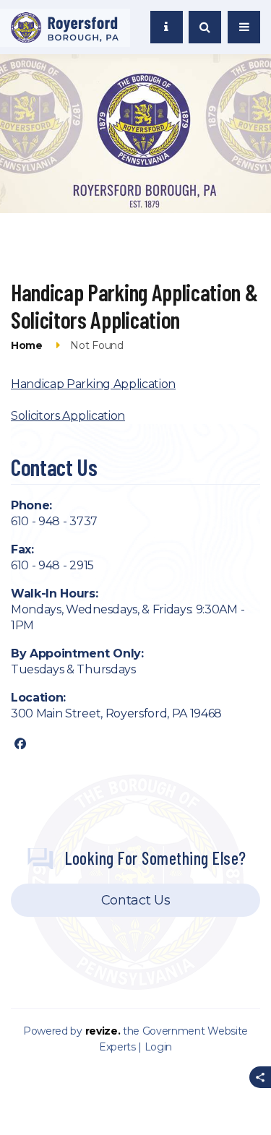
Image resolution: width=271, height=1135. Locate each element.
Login (158, 1046)
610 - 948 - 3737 (54, 521)
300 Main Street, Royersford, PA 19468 (116, 713)
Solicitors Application (68, 416)
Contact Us (135, 900)
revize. (103, 1030)
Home (27, 345)
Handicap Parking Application (93, 384)
